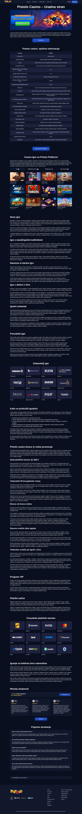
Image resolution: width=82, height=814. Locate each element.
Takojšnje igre (48, 169)
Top (16, 169)
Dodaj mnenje (65, 694)
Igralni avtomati (63, 169)
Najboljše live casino (32, 169)
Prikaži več (41, 718)
